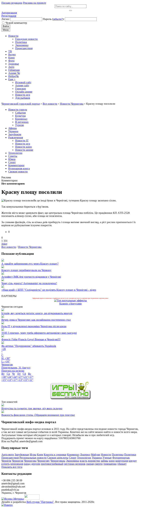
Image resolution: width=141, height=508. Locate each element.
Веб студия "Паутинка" (40, 501)
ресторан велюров (74, 463)
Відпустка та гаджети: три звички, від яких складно (31, 408)
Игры (33, 454)
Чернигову (43, 460)
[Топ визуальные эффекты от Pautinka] (70, 300)
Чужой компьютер (16, 22)
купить (5, 463)
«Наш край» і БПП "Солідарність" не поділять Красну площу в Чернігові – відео (48, 289)
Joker (4, 243)
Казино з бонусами (70, 303)
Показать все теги (11, 466)
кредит (133, 460)
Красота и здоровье (55, 454)
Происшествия (10, 457)
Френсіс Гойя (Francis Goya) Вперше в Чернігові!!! (31, 339)
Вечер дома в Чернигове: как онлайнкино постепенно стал (36, 319)
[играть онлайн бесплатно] (70, 398)
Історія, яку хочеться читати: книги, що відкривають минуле (36, 313)
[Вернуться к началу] (7, 505)
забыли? (58, 19)
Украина (97, 457)
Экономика (72, 460)
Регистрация (8, 15)
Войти (6, 26)
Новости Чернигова (29, 246)
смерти (98, 463)
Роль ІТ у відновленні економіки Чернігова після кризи (33, 326)
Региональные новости (33, 457)
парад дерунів (32, 463)
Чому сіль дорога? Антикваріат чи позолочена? (29, 283)
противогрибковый (52, 463)
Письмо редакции (11, 2)
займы (104, 460)
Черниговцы (57, 460)
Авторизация (9, 12)
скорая (90, 463)
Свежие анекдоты (57, 457)
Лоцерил (85, 454)
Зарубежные (22, 454)
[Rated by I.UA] (32, 498)
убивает (122, 463)
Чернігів (6, 460)
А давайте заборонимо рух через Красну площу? (29, 263)
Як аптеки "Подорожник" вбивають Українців (28, 345)
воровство (94, 460)
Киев (40, 454)
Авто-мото (7, 454)
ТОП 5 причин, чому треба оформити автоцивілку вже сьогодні (39, 332)
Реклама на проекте (34, 2)
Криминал (73, 454)
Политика (117, 454)
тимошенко (110, 463)
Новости (106, 454)
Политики (130, 454)
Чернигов (17, 460)
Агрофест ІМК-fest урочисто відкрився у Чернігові (31, 276)
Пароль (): (53, 19)
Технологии (84, 457)
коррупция (121, 460)
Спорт (72, 457)
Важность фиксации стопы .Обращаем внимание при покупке (38, 414)
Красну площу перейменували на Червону (26, 270)
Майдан (95, 454)
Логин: (5, 19)
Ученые (107, 457)
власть (83, 460)
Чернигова (30, 460)
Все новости (8, 246)
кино (112, 460)
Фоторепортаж (121, 457)
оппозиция (16, 463)
